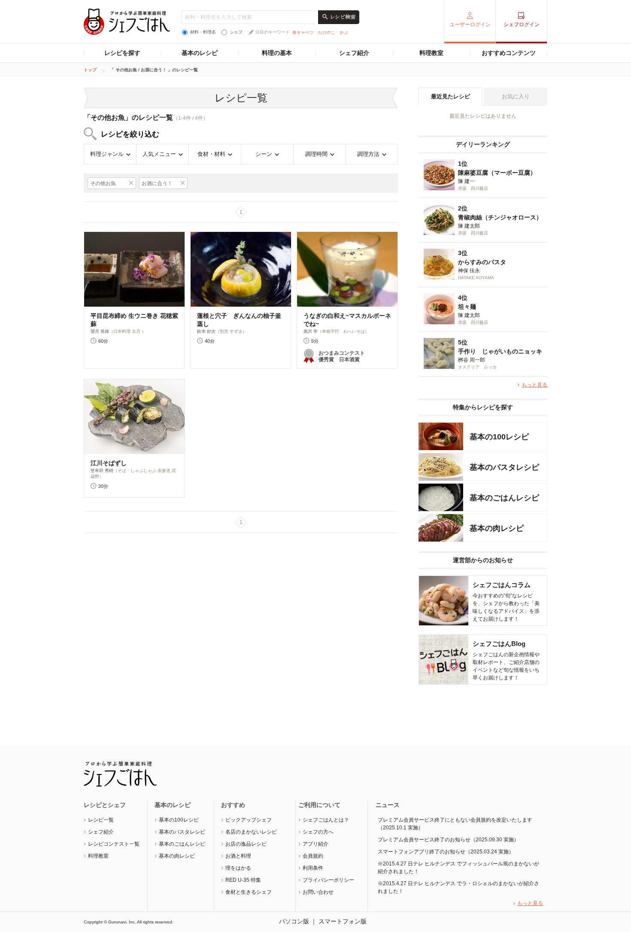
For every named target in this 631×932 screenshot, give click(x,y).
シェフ (236, 32)
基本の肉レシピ (177, 856)
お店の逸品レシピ (246, 844)
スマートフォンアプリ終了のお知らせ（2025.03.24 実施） (446, 852)
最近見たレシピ (450, 96)
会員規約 (313, 856)
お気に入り (516, 96)
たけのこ (326, 32)
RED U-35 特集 (243, 880)
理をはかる (238, 868)
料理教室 (431, 52)
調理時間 (316, 154)
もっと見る (534, 385)
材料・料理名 (203, 32)
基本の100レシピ (179, 820)
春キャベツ (303, 32)
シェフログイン (522, 24)
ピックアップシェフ (248, 820)
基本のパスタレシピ (182, 832)
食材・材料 (211, 154)
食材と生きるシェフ (248, 892)
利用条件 (313, 868)
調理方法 (368, 154)
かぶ (344, 32)
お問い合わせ (318, 892)
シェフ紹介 (354, 52)
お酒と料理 (238, 856)
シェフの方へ (318, 832)
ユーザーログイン (470, 24)
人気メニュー (159, 154)
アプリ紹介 (315, 844)
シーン (263, 154)
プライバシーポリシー (328, 880)
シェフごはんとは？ (326, 820)
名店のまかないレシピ (251, 832)
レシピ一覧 (101, 820)
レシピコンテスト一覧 (114, 844)
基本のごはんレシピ (182, 844)
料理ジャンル (107, 154)
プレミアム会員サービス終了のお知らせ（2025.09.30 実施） (448, 840)
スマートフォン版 (343, 921)
